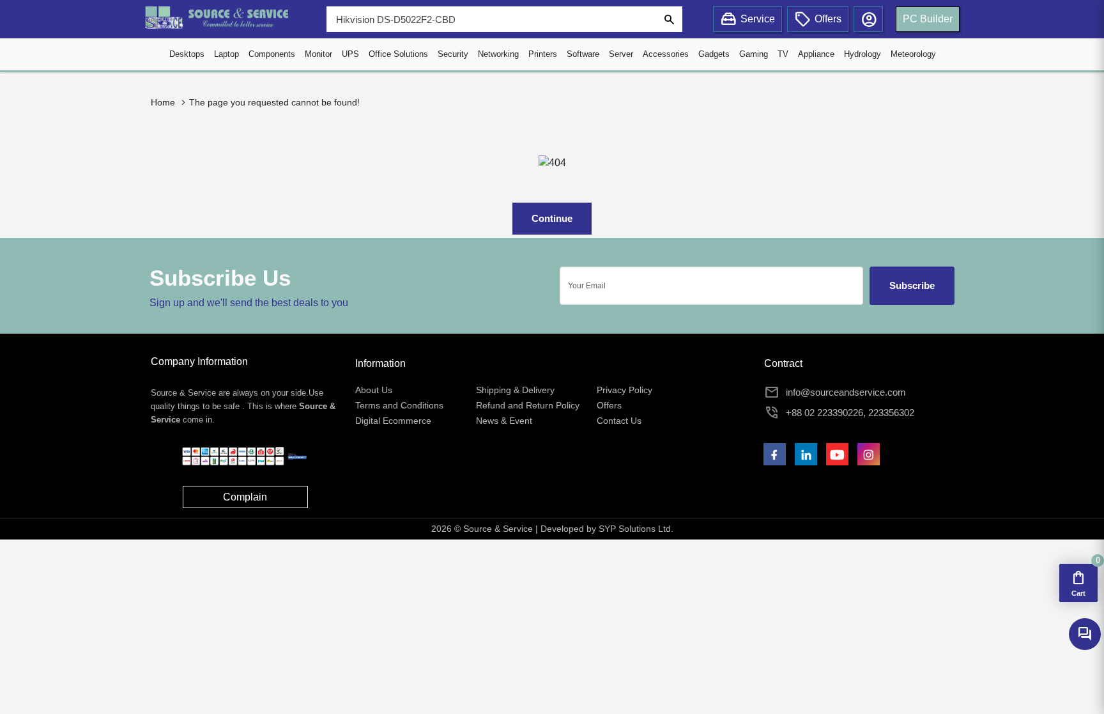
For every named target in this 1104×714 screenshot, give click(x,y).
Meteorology (913, 54)
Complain (245, 497)
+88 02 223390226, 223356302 (850, 412)
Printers (542, 54)
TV (783, 54)
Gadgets (714, 54)
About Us (373, 390)
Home (163, 102)
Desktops (186, 54)
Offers (609, 405)
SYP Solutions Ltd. (636, 529)
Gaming (753, 54)
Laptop (226, 54)
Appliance (816, 54)
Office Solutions (398, 54)
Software (583, 54)
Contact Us (619, 420)
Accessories (666, 54)
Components (272, 54)
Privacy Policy (624, 390)
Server (621, 54)
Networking (498, 54)
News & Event (504, 420)
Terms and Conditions (399, 405)
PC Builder (928, 18)
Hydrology (862, 54)
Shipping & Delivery (515, 390)
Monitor (318, 54)
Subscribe (912, 285)
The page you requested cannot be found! (274, 102)
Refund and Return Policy (527, 405)
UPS (350, 54)
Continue (552, 218)
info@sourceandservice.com (846, 392)
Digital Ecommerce (393, 420)
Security (453, 54)
